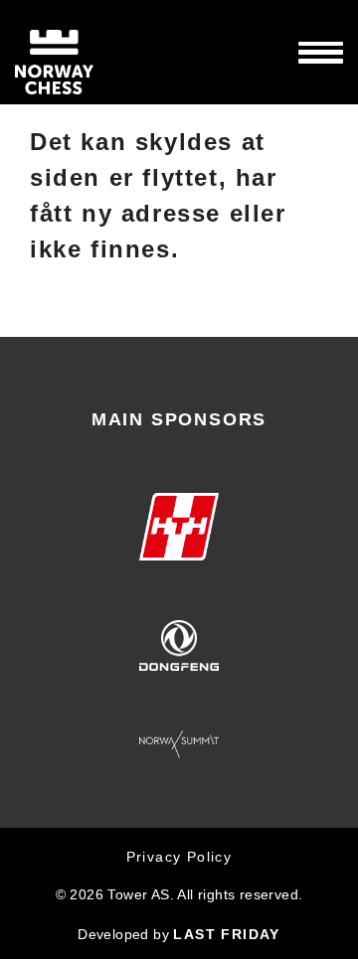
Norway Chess (89, 52)
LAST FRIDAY (226, 934)
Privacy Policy (179, 857)
